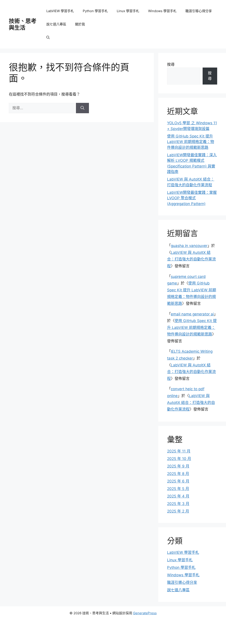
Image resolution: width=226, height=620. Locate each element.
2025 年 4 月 (178, 496)
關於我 (80, 24)
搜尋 (171, 64)
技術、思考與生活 (22, 24)
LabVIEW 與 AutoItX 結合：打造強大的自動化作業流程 (191, 259)
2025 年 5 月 (178, 488)
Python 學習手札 (95, 11)
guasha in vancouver (189, 245)
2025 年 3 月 (178, 503)
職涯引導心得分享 (198, 11)
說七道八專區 (56, 24)
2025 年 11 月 (178, 451)
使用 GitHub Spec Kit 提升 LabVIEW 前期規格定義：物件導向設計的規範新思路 (190, 142)
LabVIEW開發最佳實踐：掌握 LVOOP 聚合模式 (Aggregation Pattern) (192, 198)
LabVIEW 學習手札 (60, 11)
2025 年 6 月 (178, 481)
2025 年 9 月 (178, 466)
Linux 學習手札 (128, 11)
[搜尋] (82, 108)
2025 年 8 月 (178, 473)
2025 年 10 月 (179, 458)
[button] (48, 37)
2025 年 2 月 (178, 511)
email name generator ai (192, 314)
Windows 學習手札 (162, 11)
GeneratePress (145, 613)
